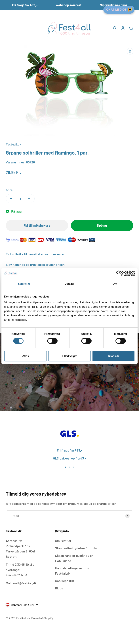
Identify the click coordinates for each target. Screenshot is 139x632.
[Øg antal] (29, 198)
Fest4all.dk (13, 144)
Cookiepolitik (64, 581)
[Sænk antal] (11, 198)
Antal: (10, 190)
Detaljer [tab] (70, 283)
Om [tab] (115, 283)
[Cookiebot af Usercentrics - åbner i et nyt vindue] (119, 273)
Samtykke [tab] (24, 283)
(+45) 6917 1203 (17, 575)
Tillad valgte (69, 355)
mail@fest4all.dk (25, 583)
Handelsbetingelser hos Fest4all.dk (72, 570)
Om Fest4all (63, 541)
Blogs (59, 588)
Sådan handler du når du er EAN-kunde (74, 558)
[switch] (52, 341)
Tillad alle (113, 355)
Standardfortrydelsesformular (76, 548)
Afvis (25, 355)
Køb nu (102, 225)
